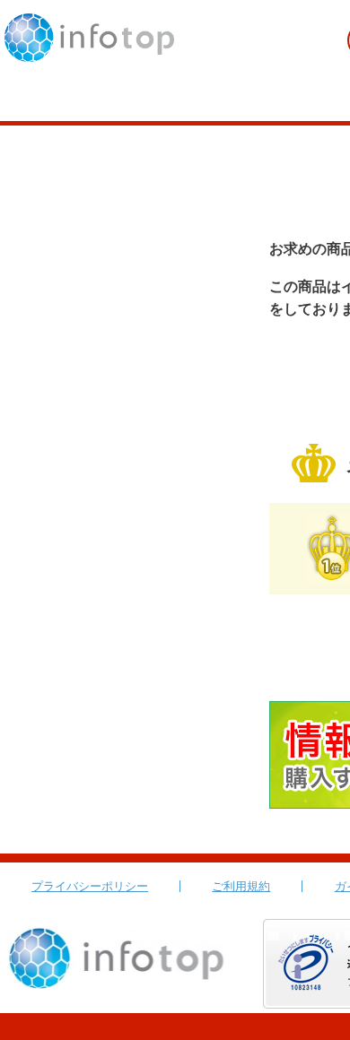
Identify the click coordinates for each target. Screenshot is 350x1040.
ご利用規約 (241, 886)
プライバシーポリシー (89, 886)
